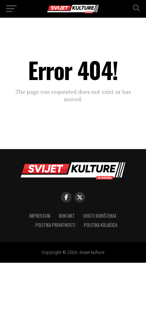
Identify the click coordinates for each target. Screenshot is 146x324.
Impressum (39, 215)
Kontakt (67, 215)
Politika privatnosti (55, 225)
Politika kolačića (100, 225)
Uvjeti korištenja (99, 215)
